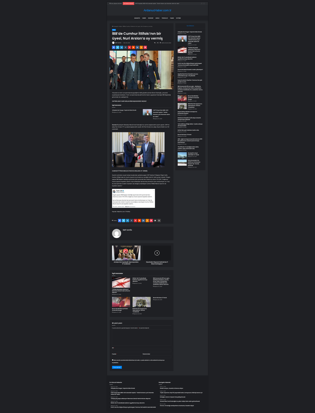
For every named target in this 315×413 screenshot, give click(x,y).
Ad (113, 347)
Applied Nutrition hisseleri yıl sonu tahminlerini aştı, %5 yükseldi (188, 75)
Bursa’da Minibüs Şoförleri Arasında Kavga (120, 309)
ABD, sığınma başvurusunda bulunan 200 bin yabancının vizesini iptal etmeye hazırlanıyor (190, 140)
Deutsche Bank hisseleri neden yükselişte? (190, 69)
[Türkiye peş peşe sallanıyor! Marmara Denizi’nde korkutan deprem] (121, 282)
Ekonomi (150, 18)
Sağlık (157, 18)
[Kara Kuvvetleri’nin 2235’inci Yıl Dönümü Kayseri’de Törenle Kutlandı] (182, 163)
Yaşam (172, 18)
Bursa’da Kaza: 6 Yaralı (160, 297)
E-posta (114, 354)
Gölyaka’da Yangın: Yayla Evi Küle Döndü (124, 110)
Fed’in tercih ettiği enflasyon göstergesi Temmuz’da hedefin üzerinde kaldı (190, 64)
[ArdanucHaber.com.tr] (157, 10)
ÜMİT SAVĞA (118, 42)
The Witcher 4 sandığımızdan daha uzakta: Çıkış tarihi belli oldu (188, 147)
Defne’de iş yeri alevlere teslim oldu (188, 130)
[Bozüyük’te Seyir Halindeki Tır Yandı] (182, 155)
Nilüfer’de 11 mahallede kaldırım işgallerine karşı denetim (140, 279)
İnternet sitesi (146, 354)
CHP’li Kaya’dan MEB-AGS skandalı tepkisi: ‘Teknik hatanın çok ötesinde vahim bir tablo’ (194, 39)
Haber (144, 18)
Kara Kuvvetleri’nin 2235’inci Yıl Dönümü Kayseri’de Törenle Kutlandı (194, 163)
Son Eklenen (190, 26)
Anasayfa (137, 18)
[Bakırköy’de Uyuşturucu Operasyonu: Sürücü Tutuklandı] (142, 302)
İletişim (178, 18)
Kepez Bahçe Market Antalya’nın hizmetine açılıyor (187, 112)
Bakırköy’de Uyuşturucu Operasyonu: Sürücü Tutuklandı (140, 310)
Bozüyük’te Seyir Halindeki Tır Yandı (193, 154)
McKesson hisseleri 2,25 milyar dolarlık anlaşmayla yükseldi (189, 118)
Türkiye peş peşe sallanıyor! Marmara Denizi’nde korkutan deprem (152, 3)
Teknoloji (165, 18)
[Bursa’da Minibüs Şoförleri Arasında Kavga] (121, 302)
